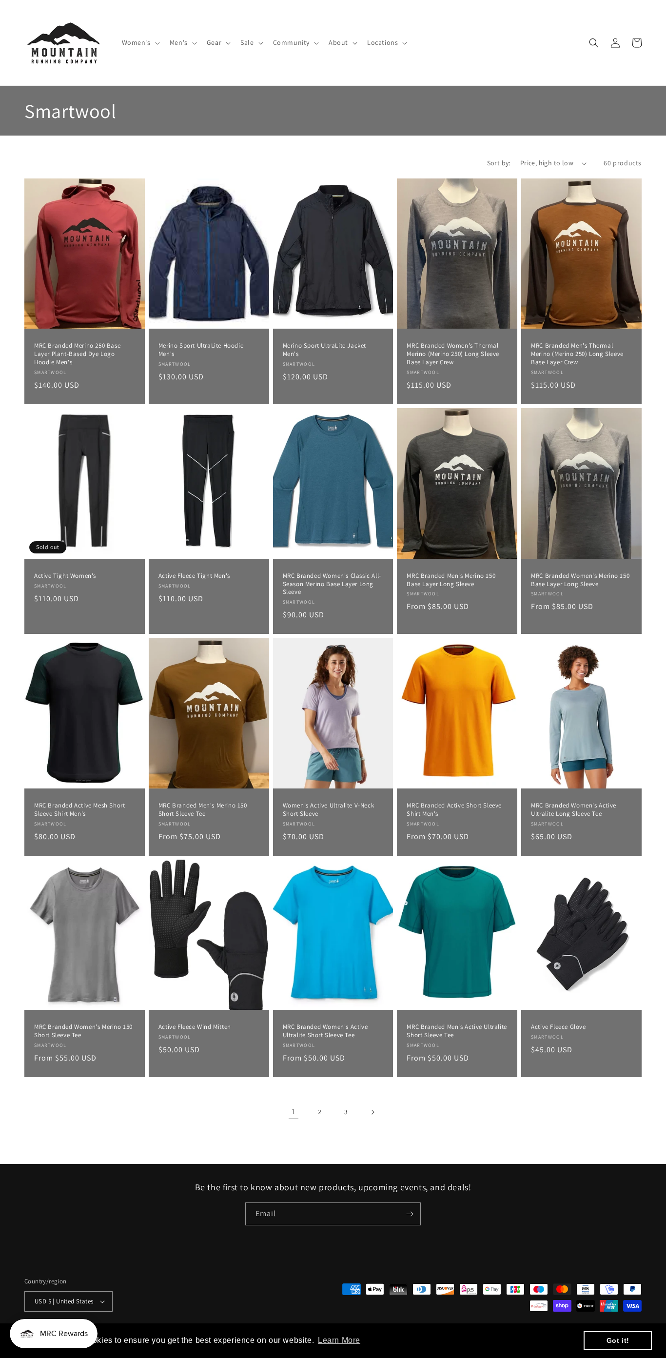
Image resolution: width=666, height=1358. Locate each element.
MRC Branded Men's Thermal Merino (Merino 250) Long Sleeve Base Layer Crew (577, 354)
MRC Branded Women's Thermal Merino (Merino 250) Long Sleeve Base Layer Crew (453, 354)
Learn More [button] (339, 1340)
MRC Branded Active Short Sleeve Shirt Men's (454, 810)
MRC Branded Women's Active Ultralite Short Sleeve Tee (325, 1031)
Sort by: (498, 162)
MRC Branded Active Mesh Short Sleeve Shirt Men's (79, 810)
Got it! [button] (618, 1340)
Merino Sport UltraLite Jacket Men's (324, 350)
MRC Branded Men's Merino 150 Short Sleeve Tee (202, 810)
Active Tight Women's (65, 576)
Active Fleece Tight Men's (194, 576)
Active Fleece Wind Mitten (194, 1027)
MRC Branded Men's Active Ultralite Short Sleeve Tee (457, 1031)
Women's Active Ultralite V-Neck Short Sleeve (328, 810)
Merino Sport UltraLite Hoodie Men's (200, 350)
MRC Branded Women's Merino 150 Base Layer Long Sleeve (580, 580)
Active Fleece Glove (558, 1027)
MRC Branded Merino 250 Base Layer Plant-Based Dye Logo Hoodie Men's (77, 354)
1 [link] (293, 1111)
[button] (140, 42)
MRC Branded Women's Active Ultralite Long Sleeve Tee (573, 810)
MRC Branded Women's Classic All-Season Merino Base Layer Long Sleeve (332, 584)
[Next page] (372, 1112)
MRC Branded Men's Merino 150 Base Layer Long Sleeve (451, 580)
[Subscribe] (409, 1213)
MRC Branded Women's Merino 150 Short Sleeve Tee (83, 1031)
